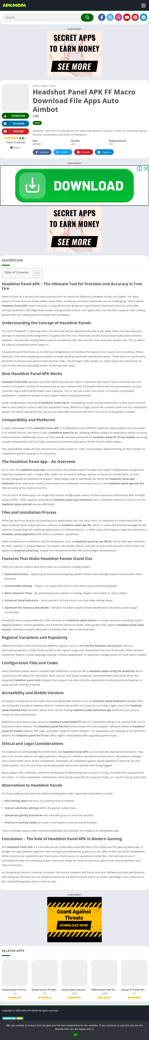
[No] (144, 1030)
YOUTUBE (18, 131)
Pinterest (85, 152)
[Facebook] (101, 17)
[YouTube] (126, 17)
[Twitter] (110, 17)
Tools (52, 85)
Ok (75, 1034)
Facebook (44, 152)
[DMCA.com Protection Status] (13, 1019)
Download (18, 115)
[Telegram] (143, 17)
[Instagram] (118, 17)
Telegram (106, 152)
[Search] (87, 18)
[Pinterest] (135, 17)
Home (36, 85)
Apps (44, 85)
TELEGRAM (18, 123)
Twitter (64, 152)
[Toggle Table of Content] (35, 273)
